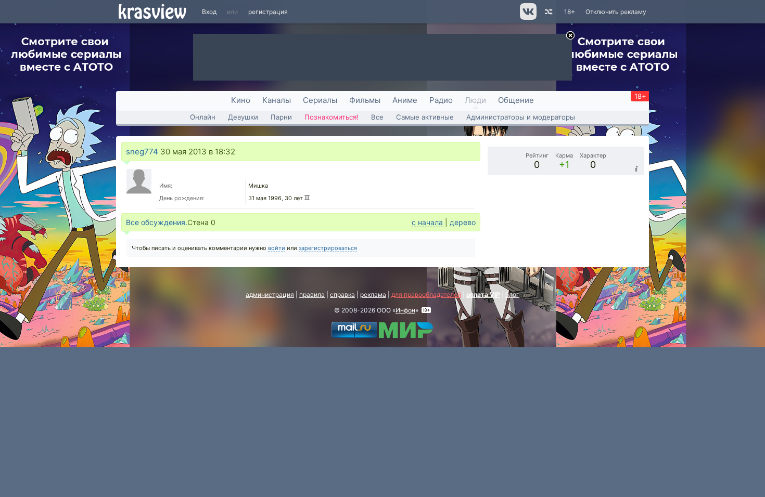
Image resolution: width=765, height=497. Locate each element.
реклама (373, 294)
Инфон (405, 310)
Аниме (404, 100)
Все (377, 117)
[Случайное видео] (548, 11)
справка (342, 294)
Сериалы (320, 100)
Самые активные (425, 117)
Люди (475, 100)
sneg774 (142, 151)
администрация (270, 294)
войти (276, 248)
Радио (441, 100)
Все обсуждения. (156, 222)
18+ (569, 12)
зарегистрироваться (328, 248)
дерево (463, 222)
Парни (281, 117)
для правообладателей (426, 294)
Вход (209, 12)
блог (512, 294)
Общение (516, 100)
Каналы (276, 100)
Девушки (243, 117)
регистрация (268, 12)
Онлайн (202, 117)
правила (312, 294)
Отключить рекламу (615, 12)
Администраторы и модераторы (520, 117)
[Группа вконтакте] (527, 17)
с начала (427, 222)
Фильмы (364, 100)
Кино (240, 100)
